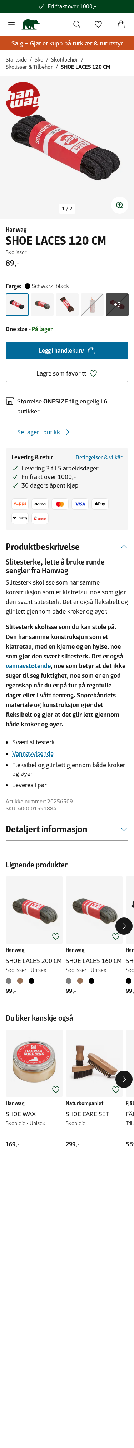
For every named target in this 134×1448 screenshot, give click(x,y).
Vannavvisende (33, 753)
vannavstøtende (28, 666)
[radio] (17, 304)
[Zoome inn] (119, 205)
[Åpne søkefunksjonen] (76, 24)
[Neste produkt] (124, 926)
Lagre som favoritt (61, 373)
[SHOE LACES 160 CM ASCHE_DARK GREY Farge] (70, 981)
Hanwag (16, 229)
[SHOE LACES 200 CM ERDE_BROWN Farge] (20, 981)
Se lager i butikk (38, 432)
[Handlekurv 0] (121, 24)
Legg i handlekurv (61, 350)
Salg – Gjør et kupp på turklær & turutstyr (67, 43)
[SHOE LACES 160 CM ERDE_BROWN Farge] (80, 981)
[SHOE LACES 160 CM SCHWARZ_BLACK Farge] (91, 981)
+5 (117, 305)
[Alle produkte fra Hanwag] (23, 99)
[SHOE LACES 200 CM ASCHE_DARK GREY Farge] (10, 981)
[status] (67, 209)
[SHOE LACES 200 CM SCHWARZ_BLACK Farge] (31, 981)
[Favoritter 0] (98, 24)
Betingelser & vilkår (99, 457)
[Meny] (11, 24)
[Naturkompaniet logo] (30, 24)
